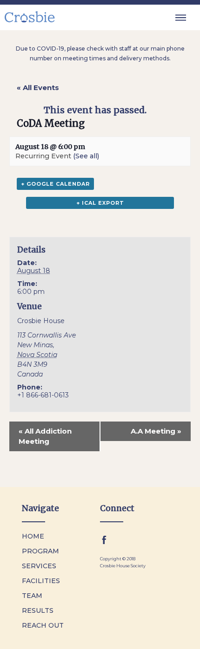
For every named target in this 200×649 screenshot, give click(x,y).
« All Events (38, 87)
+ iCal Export (100, 203)
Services (39, 566)
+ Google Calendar (55, 184)
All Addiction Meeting (45, 436)
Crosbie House (41, 321)
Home (33, 536)
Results (37, 610)
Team (32, 595)
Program (40, 551)
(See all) (86, 156)
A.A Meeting (156, 431)
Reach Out (43, 625)
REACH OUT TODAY (140, 639)
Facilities (41, 581)
